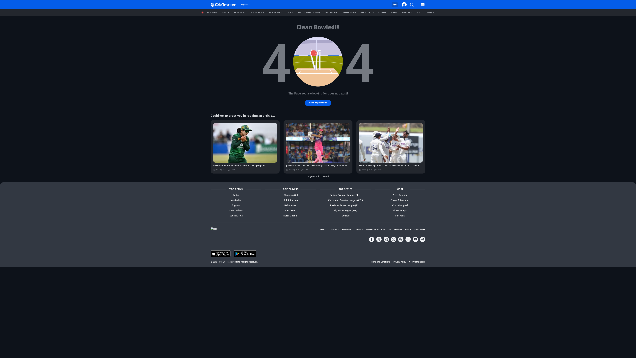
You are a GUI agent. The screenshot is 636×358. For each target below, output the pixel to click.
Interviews (349, 12)
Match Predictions (309, 12)
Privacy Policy (400, 261)
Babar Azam (290, 205)
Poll (419, 12)
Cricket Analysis (400, 210)
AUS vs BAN (256, 12)
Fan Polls (400, 215)
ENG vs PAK (274, 12)
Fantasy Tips (331, 12)
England (236, 205)
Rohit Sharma (291, 200)
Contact (334, 229)
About (323, 229)
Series (394, 12)
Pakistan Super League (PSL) (345, 205)
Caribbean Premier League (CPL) (345, 200)
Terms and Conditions (380, 261)
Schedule (407, 12)
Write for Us (395, 229)
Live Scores (211, 12)
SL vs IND (239, 12)
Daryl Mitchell (290, 215)
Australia (236, 200)
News (225, 12)
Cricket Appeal (400, 205)
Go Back (325, 176)
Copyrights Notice (417, 261)
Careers (359, 229)
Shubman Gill (291, 195)
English (244, 4)
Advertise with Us (375, 229)
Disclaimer (419, 229)
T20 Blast (345, 215)
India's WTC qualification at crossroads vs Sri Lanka (389, 165)
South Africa (236, 215)
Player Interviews (400, 200)
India (236, 195)
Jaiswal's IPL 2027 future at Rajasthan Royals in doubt (317, 165)
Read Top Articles (318, 102)
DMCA (408, 229)
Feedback (346, 229)
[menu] (422, 4)
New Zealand (236, 210)
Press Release (400, 195)
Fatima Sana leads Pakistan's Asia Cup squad (239, 165)
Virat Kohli (290, 210)
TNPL (289, 12)
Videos (382, 12)
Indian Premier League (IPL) (345, 195)
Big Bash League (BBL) (345, 210)
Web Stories (367, 12)
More (429, 12)
